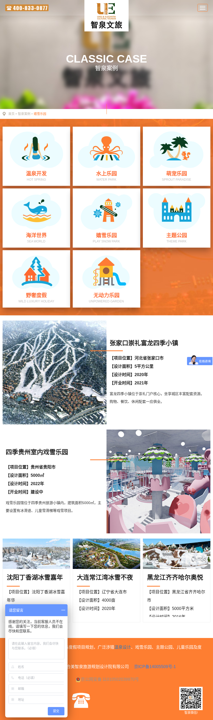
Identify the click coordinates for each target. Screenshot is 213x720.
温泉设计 (122, 647)
